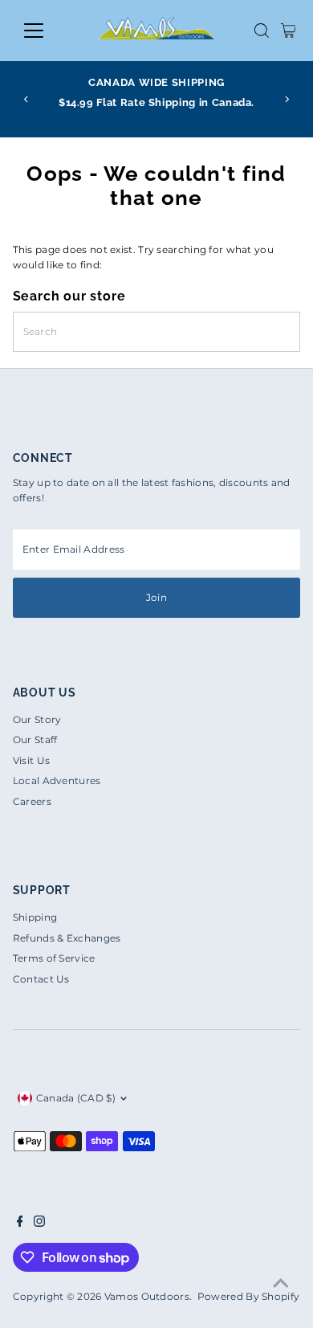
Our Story (37, 719)
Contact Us (41, 979)
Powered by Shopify (248, 1296)
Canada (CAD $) (76, 1098)
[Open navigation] (46, 30)
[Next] (287, 99)
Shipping (35, 917)
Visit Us (31, 760)
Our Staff (35, 739)
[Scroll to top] (281, 1284)
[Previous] (26, 99)
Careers (32, 801)
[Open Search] (261, 30)
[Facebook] (20, 1223)
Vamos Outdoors (146, 1296)
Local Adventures (57, 780)
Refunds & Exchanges (67, 938)
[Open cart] (288, 30)
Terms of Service (54, 958)
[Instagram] (39, 1223)
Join (156, 597)
